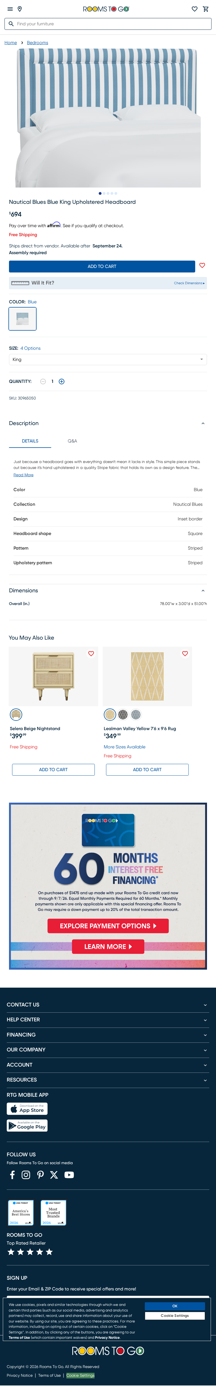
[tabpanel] (108, 511)
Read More (23, 475)
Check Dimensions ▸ (189, 283)
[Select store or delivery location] (20, 9)
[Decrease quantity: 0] (43, 381)
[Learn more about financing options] (108, 954)
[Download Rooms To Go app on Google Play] (27, 1125)
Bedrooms (37, 42)
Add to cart (102, 266)
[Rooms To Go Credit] (108, 870)
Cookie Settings (80, 1376)
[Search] (9, 24)
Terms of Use (49, 1376)
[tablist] (51, 441)
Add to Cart (53, 770)
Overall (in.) (19, 604)
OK (174, 1306)
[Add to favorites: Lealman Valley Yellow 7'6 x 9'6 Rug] (185, 653)
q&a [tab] (72, 441)
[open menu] (10, 9)
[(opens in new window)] (12, 1174)
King (17, 359)
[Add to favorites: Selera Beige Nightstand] (91, 653)
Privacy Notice (20, 1376)
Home (10, 42)
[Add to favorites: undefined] (202, 265)
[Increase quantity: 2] (61, 381)
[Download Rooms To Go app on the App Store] (27, 1109)
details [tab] (30, 441)
